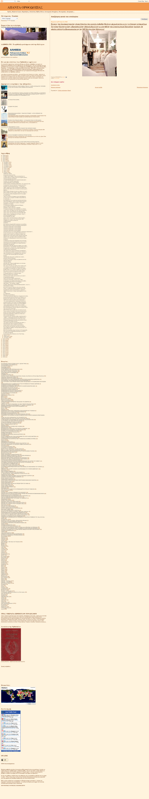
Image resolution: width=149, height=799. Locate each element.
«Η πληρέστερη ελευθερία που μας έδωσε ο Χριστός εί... (15, 251)
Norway (3, 579)
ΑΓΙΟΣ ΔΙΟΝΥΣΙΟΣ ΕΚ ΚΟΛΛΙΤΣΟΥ (9, 370)
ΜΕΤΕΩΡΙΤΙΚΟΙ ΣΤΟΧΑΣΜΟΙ (7, 452)
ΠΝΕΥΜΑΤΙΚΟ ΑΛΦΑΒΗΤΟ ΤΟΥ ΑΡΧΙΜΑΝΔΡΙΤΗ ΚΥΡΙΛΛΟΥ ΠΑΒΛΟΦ (17, 489)
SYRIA (2, 597)
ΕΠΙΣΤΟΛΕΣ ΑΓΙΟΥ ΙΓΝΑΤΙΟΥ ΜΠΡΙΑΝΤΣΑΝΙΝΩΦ (12, 411)
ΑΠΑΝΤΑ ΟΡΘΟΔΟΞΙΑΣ (25, 7)
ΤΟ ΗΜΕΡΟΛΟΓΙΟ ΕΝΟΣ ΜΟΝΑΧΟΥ (9, 526)
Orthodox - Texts (5, 582)
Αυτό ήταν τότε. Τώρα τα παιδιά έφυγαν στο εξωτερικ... (14, 263)
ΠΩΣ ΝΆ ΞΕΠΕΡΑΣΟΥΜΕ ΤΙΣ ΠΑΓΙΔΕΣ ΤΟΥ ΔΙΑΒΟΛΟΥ (14, 498)
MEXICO (3, 575)
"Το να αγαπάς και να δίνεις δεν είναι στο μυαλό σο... (14, 267)
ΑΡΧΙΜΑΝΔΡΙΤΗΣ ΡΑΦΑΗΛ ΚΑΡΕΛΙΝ (10, 391)
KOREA (3, 573)
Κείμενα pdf (3, 440)
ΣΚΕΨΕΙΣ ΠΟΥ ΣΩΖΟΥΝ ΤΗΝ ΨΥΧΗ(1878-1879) (12, 502)
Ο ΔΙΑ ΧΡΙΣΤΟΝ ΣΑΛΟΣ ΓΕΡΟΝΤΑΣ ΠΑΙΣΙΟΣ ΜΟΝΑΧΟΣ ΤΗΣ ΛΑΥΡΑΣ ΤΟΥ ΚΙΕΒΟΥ (20, 461)
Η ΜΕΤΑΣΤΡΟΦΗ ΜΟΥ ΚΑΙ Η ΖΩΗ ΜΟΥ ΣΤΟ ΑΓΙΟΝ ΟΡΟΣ (14, 418)
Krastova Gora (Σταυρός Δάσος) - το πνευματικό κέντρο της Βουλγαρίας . (25, 120)
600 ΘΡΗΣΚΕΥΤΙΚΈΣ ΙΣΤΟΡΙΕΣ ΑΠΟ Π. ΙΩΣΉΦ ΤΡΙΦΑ (13, 363)
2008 (4, 356)
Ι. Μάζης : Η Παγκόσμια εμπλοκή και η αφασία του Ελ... (14, 317)
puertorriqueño (4, 588)
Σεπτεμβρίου (6, 166)
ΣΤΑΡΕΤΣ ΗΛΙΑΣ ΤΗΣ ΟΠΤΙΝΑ (8, 507)
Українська (3, 606)
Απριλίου (6, 172)
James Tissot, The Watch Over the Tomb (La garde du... (15, 210)
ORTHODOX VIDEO (6, 583)
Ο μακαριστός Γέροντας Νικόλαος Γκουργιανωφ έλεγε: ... (15, 185)
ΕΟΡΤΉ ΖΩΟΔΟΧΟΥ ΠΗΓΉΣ (9, 264)
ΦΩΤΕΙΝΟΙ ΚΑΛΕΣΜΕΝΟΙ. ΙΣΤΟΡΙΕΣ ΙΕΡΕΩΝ (11, 535)
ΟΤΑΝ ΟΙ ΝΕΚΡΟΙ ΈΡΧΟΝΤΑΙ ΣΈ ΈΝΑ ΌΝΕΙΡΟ (12, 472)
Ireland (2, 567)
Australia (3, 539)
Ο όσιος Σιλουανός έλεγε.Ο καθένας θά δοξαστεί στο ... (14, 232)
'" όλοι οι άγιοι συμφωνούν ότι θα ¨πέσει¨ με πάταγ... (14, 304)
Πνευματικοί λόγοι (5, 490)
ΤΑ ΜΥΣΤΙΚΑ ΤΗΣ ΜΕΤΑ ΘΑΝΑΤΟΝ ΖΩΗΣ (10, 521)
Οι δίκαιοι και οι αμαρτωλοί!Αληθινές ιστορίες (11, 465)
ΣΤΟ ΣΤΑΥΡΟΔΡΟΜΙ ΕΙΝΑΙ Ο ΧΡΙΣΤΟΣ (10, 510)
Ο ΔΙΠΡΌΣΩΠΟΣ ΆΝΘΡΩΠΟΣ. (10, 249)
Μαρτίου (5, 335)
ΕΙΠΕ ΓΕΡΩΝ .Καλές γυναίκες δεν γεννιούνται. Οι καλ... (15, 309)
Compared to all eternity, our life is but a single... (13, 279)
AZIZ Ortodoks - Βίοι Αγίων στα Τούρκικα (10, 541)
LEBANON (3, 574)
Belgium (3, 542)
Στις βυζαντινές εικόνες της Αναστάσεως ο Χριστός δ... (14, 289)
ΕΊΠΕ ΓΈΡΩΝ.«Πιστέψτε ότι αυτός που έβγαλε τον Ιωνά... (15, 191)
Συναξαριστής (4, 519)
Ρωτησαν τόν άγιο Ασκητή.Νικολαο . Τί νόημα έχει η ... (14, 186)
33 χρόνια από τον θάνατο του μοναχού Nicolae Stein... (14, 248)
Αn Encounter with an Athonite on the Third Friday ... (14, 333)
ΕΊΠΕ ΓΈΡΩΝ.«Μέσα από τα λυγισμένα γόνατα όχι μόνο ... (15, 188)
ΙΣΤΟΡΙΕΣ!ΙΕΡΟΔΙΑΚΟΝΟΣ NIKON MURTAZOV (12, 434)
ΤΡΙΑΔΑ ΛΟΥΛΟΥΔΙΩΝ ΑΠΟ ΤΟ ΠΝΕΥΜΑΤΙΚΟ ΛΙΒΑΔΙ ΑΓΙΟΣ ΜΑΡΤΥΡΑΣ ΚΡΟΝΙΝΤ (20, 529)
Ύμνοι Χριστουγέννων (6, 532)
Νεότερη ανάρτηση (55, 87)
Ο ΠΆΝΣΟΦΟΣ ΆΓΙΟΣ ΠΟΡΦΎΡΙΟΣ (9, 464)
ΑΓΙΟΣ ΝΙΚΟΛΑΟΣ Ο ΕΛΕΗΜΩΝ (8, 372)
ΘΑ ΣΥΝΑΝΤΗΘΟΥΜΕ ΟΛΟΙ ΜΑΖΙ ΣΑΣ (10, 423)
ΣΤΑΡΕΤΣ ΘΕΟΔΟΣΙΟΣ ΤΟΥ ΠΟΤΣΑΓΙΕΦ (10, 508)
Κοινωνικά (3, 445)
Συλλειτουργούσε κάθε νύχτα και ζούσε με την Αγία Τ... (14, 275)
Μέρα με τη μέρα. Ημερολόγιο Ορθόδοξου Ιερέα (12, 449)
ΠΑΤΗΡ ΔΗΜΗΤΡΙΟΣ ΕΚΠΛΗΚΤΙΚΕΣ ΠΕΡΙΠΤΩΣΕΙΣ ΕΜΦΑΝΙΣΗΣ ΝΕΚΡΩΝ (18, 480)
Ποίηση (3, 491)
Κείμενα (3, 439)
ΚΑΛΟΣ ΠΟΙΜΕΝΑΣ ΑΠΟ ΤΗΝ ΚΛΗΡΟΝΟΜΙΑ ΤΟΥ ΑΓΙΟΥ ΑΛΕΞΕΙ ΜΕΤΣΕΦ (18, 436)
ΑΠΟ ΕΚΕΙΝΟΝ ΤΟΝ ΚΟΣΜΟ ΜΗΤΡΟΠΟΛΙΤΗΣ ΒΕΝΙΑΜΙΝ (14, 380)
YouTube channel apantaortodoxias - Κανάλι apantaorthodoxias (20, 27)
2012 (4, 351)
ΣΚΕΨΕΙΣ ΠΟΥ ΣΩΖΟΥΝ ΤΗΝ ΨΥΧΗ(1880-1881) (12, 503)
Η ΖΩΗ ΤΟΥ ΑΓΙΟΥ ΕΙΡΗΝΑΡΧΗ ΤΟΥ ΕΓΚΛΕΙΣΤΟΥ (13, 417)
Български (3, 604)
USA (2, 601)
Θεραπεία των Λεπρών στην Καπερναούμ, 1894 (13, 219)
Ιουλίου (5, 168)
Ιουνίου (5, 169)
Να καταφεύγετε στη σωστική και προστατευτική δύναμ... (15, 200)
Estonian (3, 559)
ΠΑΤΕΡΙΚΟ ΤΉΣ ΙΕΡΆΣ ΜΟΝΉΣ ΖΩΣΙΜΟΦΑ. (11, 476)
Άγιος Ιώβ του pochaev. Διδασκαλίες (9, 371)
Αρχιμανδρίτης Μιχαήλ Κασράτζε (8, 389)
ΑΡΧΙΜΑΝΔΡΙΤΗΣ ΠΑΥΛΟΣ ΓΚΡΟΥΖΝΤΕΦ (11, 390)
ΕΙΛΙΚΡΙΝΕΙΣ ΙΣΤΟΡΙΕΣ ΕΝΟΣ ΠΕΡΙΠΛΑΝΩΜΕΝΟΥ (13, 406)
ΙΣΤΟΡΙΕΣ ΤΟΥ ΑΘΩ (5, 433)
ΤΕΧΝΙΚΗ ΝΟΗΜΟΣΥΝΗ (7, 524)
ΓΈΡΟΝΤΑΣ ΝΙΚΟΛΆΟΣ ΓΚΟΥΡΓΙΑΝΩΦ (12, 230)
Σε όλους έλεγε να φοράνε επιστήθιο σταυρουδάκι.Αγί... (15, 197)
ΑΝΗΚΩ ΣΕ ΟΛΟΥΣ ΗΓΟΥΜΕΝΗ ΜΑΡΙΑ (10, 378)
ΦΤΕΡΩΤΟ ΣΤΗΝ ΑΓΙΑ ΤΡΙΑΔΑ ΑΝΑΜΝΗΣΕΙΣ (11, 533)
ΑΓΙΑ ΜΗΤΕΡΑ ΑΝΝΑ (6, 365)
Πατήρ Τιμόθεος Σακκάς (6, 485)
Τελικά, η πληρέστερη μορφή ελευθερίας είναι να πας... (14, 288)
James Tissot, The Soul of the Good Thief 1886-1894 (14, 212)
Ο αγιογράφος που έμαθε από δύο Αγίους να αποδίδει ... (15, 280)
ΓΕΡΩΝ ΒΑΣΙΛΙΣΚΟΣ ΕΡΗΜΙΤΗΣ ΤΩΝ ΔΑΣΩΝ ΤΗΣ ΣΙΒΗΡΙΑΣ (15, 401)
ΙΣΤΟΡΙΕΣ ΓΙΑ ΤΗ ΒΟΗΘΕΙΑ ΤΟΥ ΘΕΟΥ (10, 430)
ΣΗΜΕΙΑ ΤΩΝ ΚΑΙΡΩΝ (6, 500)
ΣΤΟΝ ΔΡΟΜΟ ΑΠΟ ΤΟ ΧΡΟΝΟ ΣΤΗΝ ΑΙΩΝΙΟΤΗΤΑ (13, 512)
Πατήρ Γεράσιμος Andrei (7, 477)
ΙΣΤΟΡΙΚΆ (3, 435)
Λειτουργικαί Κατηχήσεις (6, 446)
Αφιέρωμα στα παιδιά (6, 395)
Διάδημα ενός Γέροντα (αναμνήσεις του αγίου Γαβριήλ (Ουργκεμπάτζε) (17, 404)
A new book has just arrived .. (9, 174)
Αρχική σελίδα (98, 87)
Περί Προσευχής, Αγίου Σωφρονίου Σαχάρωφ (12, 323)
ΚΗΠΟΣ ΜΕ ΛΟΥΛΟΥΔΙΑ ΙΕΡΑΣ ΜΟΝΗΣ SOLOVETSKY (14, 443)
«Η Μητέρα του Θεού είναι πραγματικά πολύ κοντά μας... (15, 240)
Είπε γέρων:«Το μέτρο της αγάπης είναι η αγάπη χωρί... (15, 265)
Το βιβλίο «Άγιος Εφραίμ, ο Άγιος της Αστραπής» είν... (14, 176)
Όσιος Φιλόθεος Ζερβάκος (7, 471)
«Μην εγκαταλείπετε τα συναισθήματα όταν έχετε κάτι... (14, 253)
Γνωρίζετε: (3, 402)
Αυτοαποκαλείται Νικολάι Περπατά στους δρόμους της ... (15, 297)
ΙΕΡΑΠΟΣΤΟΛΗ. (5, 427)
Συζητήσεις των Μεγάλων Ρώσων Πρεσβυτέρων (12, 516)
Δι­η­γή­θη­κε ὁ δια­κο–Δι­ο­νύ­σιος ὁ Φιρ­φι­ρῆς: (12, 207)
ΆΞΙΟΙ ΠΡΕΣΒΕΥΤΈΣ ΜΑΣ (9, 216)
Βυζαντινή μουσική (5, 399)
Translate (12, 20)
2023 (4, 159)
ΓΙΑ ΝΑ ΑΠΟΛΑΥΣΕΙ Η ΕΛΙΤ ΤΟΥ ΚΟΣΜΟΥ (12, 282)
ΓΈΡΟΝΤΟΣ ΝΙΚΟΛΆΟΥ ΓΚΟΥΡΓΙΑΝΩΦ (12, 226)
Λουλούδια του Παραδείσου (7, 447)
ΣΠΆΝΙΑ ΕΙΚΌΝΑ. (7, 221)
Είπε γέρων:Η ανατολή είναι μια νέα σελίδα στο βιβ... (14, 270)
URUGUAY (3, 600)
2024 (4, 158)
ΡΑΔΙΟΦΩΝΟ (4, 499)
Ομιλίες (2, 467)
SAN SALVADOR (5, 593)
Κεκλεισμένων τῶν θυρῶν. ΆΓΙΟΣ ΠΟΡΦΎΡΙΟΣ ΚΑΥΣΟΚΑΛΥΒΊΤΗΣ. (23, 141)
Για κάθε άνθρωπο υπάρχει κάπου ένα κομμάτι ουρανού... (15, 177)
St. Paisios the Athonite (8, 332)
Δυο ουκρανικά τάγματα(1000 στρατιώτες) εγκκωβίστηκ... (15, 224)
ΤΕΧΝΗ (3, 523)
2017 (4, 344)
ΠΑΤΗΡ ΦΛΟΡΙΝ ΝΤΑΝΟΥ (7, 486)
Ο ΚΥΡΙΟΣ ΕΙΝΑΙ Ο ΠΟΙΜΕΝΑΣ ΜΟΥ (9, 463)
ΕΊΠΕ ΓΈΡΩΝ (4, 407)
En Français (4, 556)
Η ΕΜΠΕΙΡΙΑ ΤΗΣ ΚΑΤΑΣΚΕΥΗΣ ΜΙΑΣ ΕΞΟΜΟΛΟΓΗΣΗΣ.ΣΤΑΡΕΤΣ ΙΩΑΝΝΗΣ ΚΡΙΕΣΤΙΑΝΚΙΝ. (23, 415)
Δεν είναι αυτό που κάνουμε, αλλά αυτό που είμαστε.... (14, 326)
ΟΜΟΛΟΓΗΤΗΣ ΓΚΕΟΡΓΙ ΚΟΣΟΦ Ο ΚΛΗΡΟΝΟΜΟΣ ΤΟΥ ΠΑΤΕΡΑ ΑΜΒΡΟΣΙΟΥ (19, 468)
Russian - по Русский (6, 591)
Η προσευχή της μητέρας (8, 277)
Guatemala (3, 561)
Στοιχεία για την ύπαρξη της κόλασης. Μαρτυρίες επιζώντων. (15, 511)
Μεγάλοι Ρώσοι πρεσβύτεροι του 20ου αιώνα (11, 448)
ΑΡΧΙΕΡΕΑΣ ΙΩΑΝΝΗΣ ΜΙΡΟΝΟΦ (9, 385)
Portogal (3, 587)
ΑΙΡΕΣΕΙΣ (3, 373)
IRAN (2, 566)
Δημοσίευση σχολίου (55, 85)
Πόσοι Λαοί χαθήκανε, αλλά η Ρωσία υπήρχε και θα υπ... (15, 201)
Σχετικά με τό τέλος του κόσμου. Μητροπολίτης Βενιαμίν (14, 520)
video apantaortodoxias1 (7, 603)
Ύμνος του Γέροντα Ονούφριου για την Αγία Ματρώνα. (14, 196)
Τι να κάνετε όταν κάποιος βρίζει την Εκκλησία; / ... (13, 254)
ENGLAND (3, 557)
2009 (4, 355)
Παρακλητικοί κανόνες (6, 474)
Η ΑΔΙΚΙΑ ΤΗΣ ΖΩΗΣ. (13, 106)
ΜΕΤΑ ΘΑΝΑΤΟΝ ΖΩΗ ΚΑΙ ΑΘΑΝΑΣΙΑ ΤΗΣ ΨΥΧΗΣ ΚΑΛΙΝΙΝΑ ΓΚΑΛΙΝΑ (17, 451)
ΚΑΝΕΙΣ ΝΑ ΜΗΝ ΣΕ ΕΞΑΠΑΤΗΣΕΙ (9, 437)
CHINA (2, 548)
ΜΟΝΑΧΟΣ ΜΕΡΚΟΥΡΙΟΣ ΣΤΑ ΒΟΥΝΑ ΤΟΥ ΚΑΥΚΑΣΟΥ (14, 457)
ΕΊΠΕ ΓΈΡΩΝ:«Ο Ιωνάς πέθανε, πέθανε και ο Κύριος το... (15, 192)
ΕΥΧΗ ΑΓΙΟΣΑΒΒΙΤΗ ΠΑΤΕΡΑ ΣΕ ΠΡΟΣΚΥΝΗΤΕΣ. (20, 135)
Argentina (3, 538)
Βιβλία (2, 396)
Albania (3, 537)
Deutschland (4, 554)
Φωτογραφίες (56, 78)
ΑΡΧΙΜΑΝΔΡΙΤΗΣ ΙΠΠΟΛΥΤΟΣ (8, 387)
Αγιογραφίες (4, 367)
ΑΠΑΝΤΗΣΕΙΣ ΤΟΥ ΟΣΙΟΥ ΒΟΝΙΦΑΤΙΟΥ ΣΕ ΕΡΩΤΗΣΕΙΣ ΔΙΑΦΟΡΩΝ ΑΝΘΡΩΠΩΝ (20, 379)
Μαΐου (5, 171)
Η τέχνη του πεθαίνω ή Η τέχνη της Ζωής (10, 421)
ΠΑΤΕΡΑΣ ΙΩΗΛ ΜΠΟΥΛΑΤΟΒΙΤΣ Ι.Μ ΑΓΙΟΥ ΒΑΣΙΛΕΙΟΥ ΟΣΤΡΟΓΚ (16, 475)
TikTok (2, 598)
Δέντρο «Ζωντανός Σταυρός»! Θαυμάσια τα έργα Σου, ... (15, 312)
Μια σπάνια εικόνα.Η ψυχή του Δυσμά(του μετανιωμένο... (15, 225)
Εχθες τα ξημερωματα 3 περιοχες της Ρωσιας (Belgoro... (15, 303)
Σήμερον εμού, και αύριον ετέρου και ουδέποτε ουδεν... (14, 236)
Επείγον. (5, 255)
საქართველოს (4, 607)
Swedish (3, 595)
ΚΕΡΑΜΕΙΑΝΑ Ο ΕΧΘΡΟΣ (7, 442)
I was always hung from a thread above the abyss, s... (14, 322)
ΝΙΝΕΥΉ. (5, 190)
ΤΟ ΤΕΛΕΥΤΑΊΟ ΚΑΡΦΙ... (14, 99)
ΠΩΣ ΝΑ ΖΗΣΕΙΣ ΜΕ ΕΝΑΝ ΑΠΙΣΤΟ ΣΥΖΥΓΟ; (11, 496)
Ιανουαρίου (6, 337)
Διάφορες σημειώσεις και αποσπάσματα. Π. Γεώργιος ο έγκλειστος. (16, 405)
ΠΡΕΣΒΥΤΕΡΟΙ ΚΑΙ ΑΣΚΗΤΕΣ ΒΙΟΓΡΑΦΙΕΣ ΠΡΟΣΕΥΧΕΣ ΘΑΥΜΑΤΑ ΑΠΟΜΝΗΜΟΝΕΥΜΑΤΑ (22, 493)
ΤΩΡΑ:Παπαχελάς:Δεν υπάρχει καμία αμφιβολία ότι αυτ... (15, 291)
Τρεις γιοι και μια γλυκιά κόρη (9, 308)
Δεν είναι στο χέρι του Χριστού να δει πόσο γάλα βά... (14, 287)
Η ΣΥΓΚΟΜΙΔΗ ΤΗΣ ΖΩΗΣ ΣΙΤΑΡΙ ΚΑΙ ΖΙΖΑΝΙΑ (12, 420)
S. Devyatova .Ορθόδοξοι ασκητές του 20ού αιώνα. (13, 592)
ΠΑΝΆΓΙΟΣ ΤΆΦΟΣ (7, 173)
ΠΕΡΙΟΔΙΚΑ (4, 488)
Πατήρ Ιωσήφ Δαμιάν (6, 482)
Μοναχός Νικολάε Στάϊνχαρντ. (9, 258)
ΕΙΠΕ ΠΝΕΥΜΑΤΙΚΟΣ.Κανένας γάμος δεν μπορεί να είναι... (15, 307)
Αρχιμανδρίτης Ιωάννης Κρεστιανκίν (9, 388)
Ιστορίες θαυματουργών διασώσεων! (9, 432)
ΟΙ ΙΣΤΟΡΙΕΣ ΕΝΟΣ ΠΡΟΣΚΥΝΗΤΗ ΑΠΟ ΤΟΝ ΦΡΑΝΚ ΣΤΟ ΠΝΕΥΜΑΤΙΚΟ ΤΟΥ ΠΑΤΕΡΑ (21, 466)
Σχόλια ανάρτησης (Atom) (64, 90)
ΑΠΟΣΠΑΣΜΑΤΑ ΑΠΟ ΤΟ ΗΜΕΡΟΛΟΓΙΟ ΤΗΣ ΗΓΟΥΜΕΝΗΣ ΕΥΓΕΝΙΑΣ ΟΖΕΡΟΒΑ (20, 383)
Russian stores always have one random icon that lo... (14, 298)
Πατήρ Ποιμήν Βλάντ (6, 484)
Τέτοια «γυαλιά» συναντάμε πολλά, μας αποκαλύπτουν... (15, 311)
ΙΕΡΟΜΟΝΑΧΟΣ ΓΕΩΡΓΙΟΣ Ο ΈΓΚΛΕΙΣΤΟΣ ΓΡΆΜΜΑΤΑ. (14, 428)
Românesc (3, 589)
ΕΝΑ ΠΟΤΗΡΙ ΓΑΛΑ (7, 328)
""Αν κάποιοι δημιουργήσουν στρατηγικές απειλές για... (14, 301)
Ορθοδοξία (3, 470)
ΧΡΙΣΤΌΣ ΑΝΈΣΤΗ (7, 260)
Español (3, 558)
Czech (2, 551)
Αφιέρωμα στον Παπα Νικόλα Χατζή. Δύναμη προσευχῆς (15, 235)
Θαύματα (3, 425)
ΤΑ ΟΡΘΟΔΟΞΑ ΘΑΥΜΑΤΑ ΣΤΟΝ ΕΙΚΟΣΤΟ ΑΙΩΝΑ (12, 522)
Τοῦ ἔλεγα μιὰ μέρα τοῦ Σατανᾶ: (10, 178)
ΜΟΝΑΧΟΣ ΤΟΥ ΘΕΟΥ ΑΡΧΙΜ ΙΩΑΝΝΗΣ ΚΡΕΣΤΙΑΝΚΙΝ (14, 458)
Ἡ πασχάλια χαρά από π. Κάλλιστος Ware (12, 273)
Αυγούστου (6, 167)
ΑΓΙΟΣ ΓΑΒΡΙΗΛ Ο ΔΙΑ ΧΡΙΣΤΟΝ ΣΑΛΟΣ (10, 369)
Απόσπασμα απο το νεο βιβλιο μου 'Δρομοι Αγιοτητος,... (14, 243)
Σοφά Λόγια (3, 504)
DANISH (3, 552)
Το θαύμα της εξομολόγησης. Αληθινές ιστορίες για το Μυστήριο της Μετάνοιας (19, 527)
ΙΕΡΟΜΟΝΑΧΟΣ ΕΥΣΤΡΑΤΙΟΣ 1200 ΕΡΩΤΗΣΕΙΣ (12, 429)
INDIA (2, 565)
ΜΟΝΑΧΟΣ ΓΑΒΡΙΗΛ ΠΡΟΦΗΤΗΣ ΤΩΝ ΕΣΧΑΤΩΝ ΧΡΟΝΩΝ (15, 455)
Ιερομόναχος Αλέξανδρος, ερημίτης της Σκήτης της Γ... (14, 313)
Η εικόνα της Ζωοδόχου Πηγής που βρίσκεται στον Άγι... (15, 259)
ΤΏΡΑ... (5, 292)
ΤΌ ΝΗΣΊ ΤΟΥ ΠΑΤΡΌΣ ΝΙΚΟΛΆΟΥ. (11, 181)
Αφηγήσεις (3, 393)
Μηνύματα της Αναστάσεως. (9, 294)
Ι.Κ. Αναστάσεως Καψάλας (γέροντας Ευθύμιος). (13, 205)
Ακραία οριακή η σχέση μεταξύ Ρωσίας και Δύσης (13, 325)
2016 (4, 345)
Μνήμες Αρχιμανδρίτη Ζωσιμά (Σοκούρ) (10, 454)
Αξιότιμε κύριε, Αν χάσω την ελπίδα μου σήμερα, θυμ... (14, 234)
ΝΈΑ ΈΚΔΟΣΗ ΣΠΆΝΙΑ (8, 285)
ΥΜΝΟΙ (2, 531)
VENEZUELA (4, 602)
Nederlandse (4, 576)
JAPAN (2, 570)
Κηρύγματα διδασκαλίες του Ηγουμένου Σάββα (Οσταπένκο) (15, 444)
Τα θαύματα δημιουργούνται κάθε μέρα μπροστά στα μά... (15, 320)
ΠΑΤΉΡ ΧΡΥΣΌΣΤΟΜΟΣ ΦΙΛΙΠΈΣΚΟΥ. (12, 278)
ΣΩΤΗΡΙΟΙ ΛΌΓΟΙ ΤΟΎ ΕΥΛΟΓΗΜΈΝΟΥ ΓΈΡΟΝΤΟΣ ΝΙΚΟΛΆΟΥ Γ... (18, 231)
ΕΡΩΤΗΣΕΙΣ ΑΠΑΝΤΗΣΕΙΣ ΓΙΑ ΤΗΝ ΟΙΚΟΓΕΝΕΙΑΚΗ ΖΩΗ (14, 414)
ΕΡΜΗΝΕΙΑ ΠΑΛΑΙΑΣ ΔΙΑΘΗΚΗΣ (9, 412)
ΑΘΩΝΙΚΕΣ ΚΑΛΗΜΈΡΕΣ (8, 244)
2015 (4, 347)
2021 (4, 339)
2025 (4, 156)
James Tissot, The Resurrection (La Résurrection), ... (14, 217)
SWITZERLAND (5, 596)
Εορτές (2, 408)
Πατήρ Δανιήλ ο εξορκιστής (7, 479)
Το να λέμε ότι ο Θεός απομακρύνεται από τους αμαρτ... (14, 193)
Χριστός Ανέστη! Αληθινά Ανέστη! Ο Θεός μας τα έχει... (14, 318)
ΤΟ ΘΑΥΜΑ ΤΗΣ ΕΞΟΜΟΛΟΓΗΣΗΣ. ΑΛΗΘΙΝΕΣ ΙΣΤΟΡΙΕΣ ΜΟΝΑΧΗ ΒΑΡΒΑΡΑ (19, 528)
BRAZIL (3, 545)
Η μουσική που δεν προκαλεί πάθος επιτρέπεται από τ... (15, 316)
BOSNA (3, 544)
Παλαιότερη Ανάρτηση (142, 87)
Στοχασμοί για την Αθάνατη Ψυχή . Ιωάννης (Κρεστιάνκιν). (14, 514)
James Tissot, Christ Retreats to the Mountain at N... (14, 211)
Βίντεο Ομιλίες (4, 398)
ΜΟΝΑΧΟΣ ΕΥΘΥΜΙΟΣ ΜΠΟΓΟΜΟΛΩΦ (10, 456)
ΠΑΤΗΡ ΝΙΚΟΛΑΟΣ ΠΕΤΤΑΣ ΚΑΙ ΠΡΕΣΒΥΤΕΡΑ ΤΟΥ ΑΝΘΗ (15, 483)
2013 (4, 350)
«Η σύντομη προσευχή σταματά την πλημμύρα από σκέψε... (16, 296)
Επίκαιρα (3, 409)
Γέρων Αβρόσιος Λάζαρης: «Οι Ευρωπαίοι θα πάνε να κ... (15, 327)
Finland (3, 560)
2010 (4, 354)
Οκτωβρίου (6, 164)
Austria (2, 540)
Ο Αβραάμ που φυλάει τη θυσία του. (10, 220)
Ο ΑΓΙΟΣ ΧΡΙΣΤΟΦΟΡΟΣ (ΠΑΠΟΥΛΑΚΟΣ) (11, 460)
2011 (4, 352)
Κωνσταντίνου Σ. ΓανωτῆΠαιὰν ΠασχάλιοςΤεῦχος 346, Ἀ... (15, 246)
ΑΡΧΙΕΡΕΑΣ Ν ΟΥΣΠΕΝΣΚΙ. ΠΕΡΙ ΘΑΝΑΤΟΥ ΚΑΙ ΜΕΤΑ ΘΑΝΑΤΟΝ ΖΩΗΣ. (18, 386)
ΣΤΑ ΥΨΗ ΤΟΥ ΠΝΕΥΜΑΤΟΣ (7, 505)
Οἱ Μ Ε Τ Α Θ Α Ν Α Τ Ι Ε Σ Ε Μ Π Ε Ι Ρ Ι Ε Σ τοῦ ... (13, 272)
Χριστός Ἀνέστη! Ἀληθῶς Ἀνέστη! (10, 321)
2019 (4, 341)
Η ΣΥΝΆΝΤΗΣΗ (6, 293)
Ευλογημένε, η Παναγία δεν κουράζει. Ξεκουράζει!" (14, 202)
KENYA (3, 572)
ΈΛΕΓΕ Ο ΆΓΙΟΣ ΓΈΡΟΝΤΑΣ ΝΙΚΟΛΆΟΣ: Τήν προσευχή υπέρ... (17, 183)
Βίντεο (2, 397)
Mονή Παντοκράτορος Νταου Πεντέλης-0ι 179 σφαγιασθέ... (15, 330)
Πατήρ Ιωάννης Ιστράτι (6, 481)
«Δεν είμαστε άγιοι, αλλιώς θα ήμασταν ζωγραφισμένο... (15, 250)
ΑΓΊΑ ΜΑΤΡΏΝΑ (6, 195)
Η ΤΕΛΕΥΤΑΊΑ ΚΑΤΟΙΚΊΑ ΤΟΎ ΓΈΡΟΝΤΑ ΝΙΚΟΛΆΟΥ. (14, 179)
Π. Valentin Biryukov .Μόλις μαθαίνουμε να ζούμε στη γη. (14, 473)
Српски (3, 605)
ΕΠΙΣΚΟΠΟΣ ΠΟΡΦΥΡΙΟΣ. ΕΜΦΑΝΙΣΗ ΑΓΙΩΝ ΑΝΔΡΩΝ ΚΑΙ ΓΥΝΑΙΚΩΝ (18, 410)
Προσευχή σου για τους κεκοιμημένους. (10, 494)
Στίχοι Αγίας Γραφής (5, 509)
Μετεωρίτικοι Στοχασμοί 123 (8, 746)
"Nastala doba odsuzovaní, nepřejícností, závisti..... (14, 256)
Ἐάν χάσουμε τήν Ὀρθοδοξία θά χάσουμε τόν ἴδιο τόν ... (15, 331)
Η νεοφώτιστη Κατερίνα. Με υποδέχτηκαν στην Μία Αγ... (15, 209)
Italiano (3, 569)
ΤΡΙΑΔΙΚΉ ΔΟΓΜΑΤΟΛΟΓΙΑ (7, 530)
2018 (4, 343)
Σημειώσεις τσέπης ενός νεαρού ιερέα (9, 501)
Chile (2, 547)
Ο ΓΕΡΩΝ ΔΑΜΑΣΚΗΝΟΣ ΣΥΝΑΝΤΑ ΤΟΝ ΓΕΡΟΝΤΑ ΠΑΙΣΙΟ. (22, 128)
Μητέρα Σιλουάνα (5, 453)
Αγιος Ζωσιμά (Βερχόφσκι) (9, 314)
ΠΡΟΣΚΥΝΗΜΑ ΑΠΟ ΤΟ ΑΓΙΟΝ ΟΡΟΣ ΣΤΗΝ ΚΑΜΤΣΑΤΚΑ (14, 495)
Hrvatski (3, 563)
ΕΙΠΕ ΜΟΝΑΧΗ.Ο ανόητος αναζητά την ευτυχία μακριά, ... (15, 306)
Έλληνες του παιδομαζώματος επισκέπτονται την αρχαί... (15, 238)
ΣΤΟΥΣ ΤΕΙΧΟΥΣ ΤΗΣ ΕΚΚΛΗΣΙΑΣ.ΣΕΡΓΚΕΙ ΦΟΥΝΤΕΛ (14, 513)
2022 (4, 161)
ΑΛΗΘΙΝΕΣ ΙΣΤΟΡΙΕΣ (6, 374)
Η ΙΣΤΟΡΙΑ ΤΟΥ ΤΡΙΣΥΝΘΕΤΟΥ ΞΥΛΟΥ (10, 126)
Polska (2, 586)
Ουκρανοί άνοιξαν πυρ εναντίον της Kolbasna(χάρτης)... (15, 302)
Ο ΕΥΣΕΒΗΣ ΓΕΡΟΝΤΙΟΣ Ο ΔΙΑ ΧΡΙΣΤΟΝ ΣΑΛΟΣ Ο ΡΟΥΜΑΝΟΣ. (16, 462)
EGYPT (3, 555)
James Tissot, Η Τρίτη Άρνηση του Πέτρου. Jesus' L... (14, 214)
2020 (4, 340)
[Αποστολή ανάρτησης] (66, 77)
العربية (2, 609)
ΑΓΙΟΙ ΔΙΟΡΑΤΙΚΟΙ (5, 368)
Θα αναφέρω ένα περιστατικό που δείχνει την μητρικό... (14, 268)
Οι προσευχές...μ (7, 198)
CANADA (3, 546)
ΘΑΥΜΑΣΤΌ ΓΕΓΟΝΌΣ (8, 204)
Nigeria (3, 578)
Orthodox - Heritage (5, 580)
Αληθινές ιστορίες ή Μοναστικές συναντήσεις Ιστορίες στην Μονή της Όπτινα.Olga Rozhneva (22, 376)
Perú (2, 585)
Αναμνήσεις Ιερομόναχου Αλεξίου (8, 377)
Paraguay (3, 584)
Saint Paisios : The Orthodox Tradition (11, 283)
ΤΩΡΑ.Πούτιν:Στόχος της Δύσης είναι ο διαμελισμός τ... (14, 299)
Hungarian (3, 564)
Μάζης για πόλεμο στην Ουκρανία (10, 274)
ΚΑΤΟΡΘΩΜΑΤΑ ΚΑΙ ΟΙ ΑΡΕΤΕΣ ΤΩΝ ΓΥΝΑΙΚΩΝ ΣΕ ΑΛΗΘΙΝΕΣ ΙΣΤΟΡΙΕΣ (18, 438)
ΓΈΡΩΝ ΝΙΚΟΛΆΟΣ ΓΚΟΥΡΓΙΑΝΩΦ (11, 182)
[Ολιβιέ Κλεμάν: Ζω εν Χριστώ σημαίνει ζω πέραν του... (14, 269)
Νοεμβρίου (6, 163)
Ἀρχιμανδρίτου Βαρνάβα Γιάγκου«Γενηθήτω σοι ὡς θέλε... (15, 245)
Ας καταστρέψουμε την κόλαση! (8, 392)
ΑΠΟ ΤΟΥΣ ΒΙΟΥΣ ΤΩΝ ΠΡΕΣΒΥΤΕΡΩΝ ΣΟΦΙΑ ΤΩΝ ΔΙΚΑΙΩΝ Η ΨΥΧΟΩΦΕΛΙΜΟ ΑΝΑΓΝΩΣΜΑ (23, 381)
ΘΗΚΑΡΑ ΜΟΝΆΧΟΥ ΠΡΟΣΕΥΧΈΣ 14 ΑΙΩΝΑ (11, 426)
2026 (4, 155)
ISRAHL (3, 568)
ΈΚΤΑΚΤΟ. (5, 222)
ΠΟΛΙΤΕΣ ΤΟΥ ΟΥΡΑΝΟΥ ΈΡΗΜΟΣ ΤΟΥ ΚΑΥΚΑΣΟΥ (13, 492)
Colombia (3, 549)
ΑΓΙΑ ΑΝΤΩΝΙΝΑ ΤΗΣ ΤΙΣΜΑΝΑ (8, 364)
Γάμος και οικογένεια (6, 400)
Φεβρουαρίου (6, 336)
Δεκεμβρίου (6, 162)
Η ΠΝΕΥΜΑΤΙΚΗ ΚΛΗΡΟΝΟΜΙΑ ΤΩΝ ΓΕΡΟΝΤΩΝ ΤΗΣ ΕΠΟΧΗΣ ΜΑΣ (17, 419)
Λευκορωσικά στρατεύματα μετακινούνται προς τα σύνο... (15, 241)
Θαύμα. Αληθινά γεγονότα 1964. (8, 424)
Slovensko (3, 594)
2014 (4, 348)
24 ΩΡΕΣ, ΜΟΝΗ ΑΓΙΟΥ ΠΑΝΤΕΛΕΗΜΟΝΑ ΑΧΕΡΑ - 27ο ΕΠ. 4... (17, 284)
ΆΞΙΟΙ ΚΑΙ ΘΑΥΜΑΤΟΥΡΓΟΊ (9, 215)
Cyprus (2, 550)
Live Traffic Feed (10, 712)
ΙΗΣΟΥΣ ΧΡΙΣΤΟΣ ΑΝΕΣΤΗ (9, 206)
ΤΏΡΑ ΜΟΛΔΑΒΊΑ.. (7, 261)
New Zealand (4, 577)
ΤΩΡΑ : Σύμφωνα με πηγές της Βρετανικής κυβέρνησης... (15, 187)
